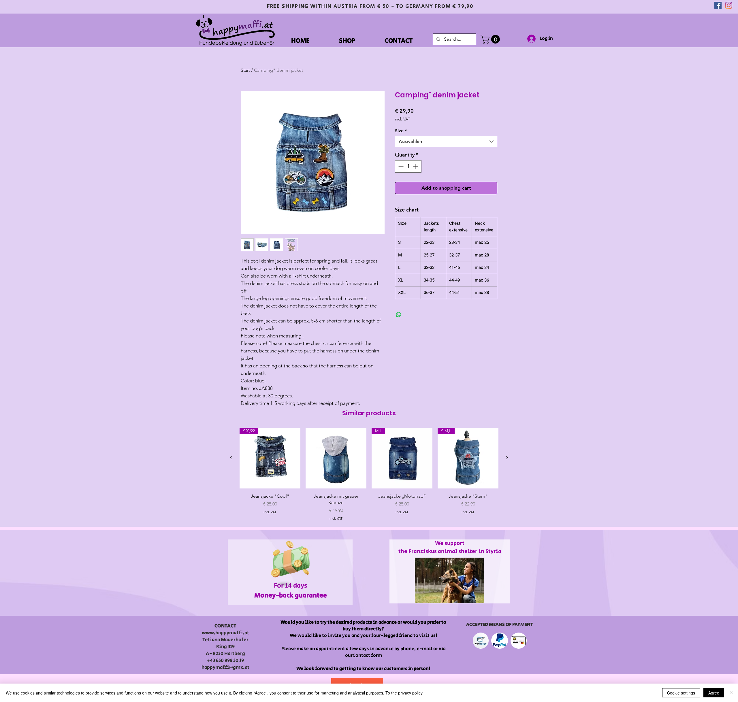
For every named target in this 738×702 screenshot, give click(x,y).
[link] (491, 39)
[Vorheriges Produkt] (231, 457)
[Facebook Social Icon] (718, 5)
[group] (369, 474)
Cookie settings (681, 693)
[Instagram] (728, 5)
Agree (713, 693)
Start (245, 70)
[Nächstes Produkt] (506, 457)
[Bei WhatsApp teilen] (398, 314)
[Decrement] (400, 166)
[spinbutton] (408, 166)
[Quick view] (336, 458)
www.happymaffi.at (225, 632)
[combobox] (446, 141)
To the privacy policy (404, 693)
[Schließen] (731, 692)
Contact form (367, 655)
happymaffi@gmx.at (225, 667)
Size (401, 130)
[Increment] (416, 166)
